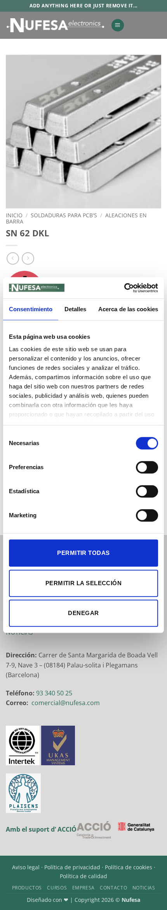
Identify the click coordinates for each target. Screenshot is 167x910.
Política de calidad (83, 876)
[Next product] (13, 258)
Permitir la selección (83, 583)
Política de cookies (128, 867)
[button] (117, 25)
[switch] (147, 467)
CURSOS (57, 887)
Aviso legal (26, 867)
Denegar (83, 613)
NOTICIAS (143, 887)
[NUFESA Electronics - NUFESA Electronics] (55, 25)
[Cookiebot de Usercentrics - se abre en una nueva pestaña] (124, 288)
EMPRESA (83, 887)
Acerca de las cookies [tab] (128, 309)
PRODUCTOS (27, 887)
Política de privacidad (72, 867)
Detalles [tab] (75, 309)
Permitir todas (83, 552)
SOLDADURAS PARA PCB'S (64, 215)
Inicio (14, 215)
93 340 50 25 (54, 693)
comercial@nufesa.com (65, 703)
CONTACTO (113, 887)
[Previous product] (28, 258)
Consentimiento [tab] (30, 309)
